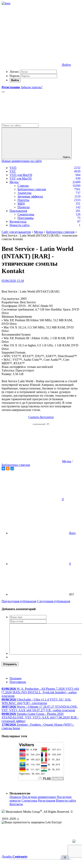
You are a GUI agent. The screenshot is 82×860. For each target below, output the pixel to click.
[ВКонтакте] (3, 468)
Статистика (29, 800)
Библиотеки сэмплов (32, 189)
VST (13, 171)
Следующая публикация (53, 601)
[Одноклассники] (8, 468)
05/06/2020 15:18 (13, 280)
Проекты (24, 207)
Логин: (14, 71)
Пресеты (23, 200)
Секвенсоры (26, 214)
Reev (72, 533)
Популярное (18, 682)
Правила (15, 797)
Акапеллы (24, 193)
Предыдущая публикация (19, 601)
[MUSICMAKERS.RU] (6, 3)
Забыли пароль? (31, 87)
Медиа (14, 182)
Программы (26, 218)
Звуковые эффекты (30, 196)
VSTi (13, 167)
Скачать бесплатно (41, 417)
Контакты (16, 804)
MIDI (21, 203)
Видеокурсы (18, 221)
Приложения (18, 210)
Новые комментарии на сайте (22, 161)
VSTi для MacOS (21, 175)
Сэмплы (23, 185)
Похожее (15, 678)
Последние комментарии (39, 797)
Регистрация (46, 800)
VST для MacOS (21, 178)
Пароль (15, 76)
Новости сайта (19, 225)
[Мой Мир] (12, 468)
